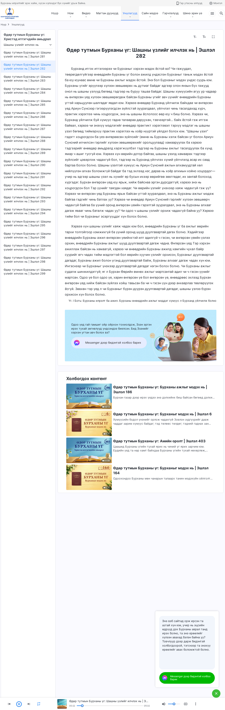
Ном (70, 13)
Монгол (217, 3)
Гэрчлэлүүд (171, 13)
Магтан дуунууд (107, 13)
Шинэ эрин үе (192, 13)
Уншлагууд (130, 13)
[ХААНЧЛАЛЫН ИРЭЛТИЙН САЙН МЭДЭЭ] (11, 13)
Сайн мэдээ (150, 13)
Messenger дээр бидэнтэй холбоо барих (190, 678)
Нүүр (54, 13)
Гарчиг (71, 37)
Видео (86, 13)
